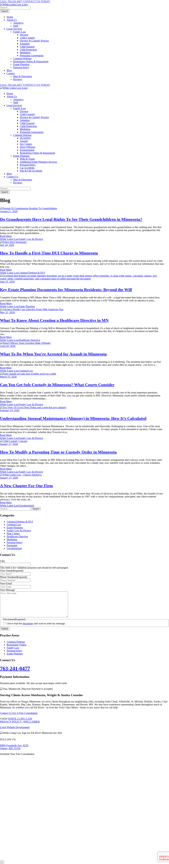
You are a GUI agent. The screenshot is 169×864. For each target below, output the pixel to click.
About (12, 96)
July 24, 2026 (7, 245)
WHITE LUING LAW (20, 718)
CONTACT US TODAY (36, 1)
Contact (11, 73)
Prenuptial (12, 545)
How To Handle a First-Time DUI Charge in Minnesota (49, 253)
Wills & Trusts (27, 158)
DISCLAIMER (31, 721)
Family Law (19, 31)
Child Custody (27, 37)
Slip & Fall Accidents (31, 170)
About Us (12, 19)
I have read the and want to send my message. (36, 623)
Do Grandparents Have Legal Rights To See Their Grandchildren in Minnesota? (71, 219)
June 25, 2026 (7, 281)
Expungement (27, 150)
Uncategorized (26, 505)
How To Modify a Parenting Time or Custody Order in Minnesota (58, 452)
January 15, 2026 (9, 477)
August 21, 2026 (8, 211)
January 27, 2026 (9, 444)
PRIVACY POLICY (11, 721)
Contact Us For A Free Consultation (18, 713)
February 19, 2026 (9, 410)
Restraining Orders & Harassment (30, 61)
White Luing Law (9, 239)
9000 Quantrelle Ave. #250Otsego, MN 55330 (14, 747)
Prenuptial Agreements (31, 55)
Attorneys (18, 22)
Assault (24, 141)
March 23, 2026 (8, 376)
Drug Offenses (27, 147)
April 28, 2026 (7, 346)
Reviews (17, 79)
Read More (6, 236)
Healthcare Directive (29, 340)
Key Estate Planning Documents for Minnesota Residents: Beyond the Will (66, 289)
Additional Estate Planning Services (38, 161)
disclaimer (28, 623)
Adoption (25, 43)
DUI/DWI (25, 138)
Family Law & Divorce (31, 239)
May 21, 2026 (7, 312)
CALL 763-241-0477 (11, 1)
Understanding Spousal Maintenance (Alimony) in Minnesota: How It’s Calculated (73, 418)
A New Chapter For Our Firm (26, 485)
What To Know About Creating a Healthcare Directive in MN (54, 320)
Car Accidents (27, 167)
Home (10, 17)
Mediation (25, 52)
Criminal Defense (22, 58)
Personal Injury (21, 67)
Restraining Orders (16, 644)
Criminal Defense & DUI (32, 272)
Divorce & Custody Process (34, 40)
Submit (4, 628)
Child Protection (28, 49)
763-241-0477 (15, 668)
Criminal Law (26, 370)
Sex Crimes (26, 144)
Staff (15, 25)
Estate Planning (21, 64)
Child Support (27, 46)
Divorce (24, 34)
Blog (9, 70)
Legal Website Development (15, 727)
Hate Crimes (13, 533)
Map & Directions (22, 76)
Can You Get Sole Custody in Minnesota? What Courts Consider (57, 384)
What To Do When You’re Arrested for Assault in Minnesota (53, 354)
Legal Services (14, 28)
